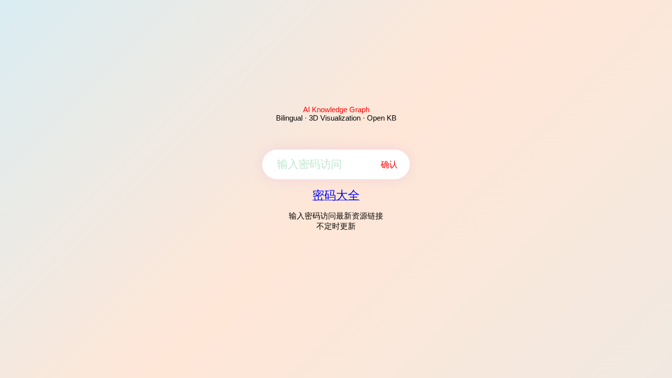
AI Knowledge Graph (336, 109)
